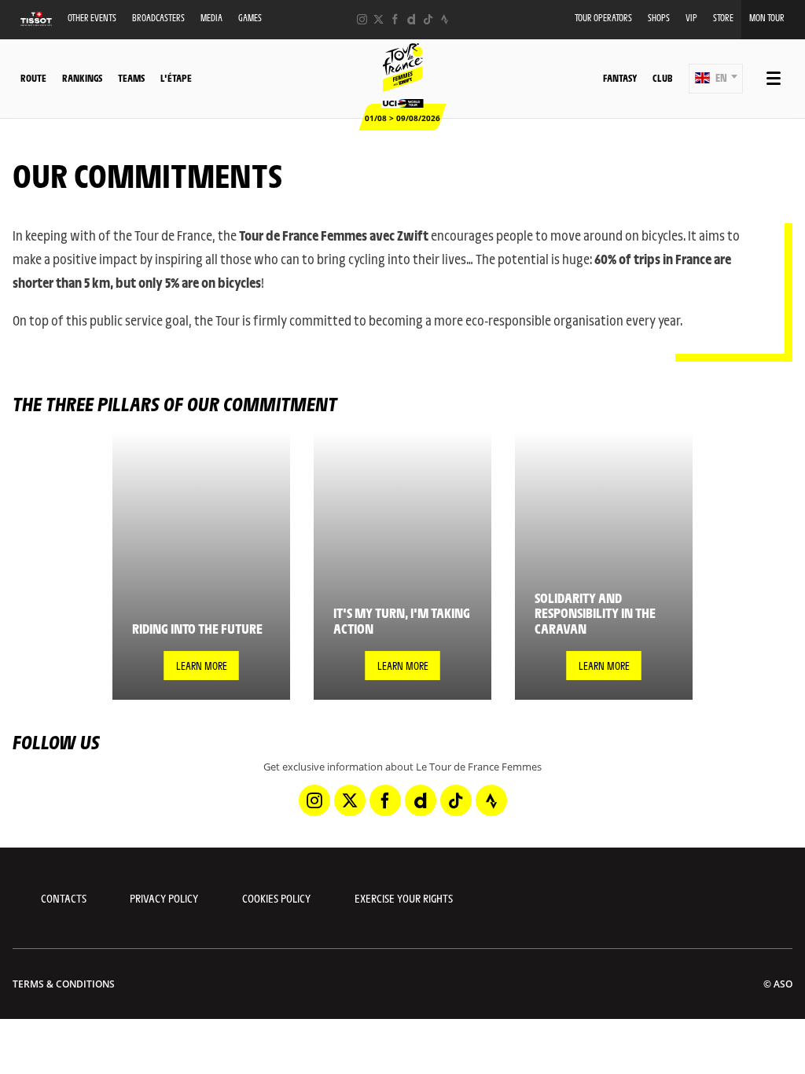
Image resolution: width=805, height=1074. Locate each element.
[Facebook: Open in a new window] (395, 19)
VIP (691, 18)
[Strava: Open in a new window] (444, 19)
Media (211, 18)
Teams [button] (131, 78)
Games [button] (250, 18)
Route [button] (33, 78)
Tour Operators (603, 18)
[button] (716, 79)
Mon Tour (767, 18)
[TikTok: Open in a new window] (428, 19)
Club (662, 78)
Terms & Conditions (64, 984)
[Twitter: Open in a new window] (378, 19)
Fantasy (620, 78)
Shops (659, 18)
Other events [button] (92, 18)
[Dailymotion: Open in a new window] (411, 19)
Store (723, 18)
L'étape (176, 78)
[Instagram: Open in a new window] (362, 19)
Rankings (82, 78)
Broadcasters (158, 18)
